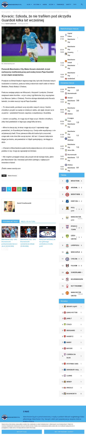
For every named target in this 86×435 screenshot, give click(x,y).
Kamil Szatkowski (11, 23)
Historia (36, 4)
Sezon (51, 4)
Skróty (68, 4)
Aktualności (16, 12)
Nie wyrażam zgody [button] (64, 432)
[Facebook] (4, 189)
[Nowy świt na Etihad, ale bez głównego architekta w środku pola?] (47, 231)
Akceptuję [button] (22, 432)
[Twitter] (9, 189)
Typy (74, 4)
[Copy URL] (29, 189)
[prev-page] (3, 248)
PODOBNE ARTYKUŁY (10, 221)
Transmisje (60, 4)
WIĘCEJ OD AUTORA (28, 221)
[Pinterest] (14, 189)
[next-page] (6, 248)
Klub (28, 4)
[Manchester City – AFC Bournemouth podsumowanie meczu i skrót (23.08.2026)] (10, 231)
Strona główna (6, 12)
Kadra (45, 4)
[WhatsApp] (19, 189)
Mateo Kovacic (12, 175)
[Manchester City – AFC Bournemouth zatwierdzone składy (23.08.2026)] (28, 231)
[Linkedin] (24, 189)
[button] (81, 4)
